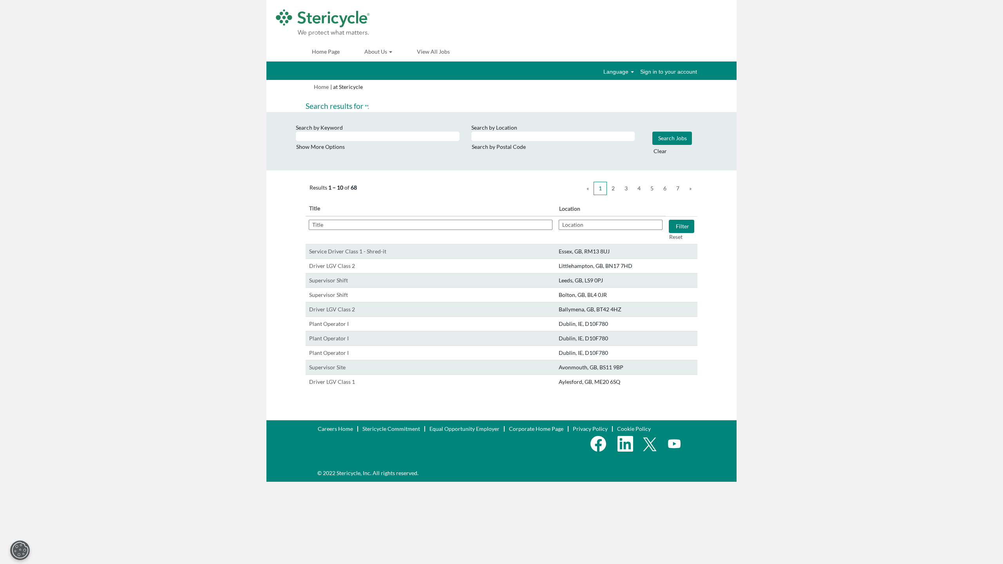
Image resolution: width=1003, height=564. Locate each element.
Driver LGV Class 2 (332, 265)
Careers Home (335, 428)
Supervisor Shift (328, 280)
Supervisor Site (327, 367)
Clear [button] (660, 151)
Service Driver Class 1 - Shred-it (347, 251)
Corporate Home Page (536, 428)
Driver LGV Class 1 (332, 381)
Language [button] (616, 72)
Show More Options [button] (320, 146)
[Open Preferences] (20, 550)
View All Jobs (433, 51)
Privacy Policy (590, 428)
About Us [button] (376, 51)
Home (321, 86)
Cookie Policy (634, 428)
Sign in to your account (668, 72)
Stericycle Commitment (391, 428)
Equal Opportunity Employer (464, 428)
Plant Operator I (329, 323)
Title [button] (314, 208)
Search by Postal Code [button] (499, 146)
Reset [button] (676, 236)
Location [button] (569, 208)
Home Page (326, 51)
